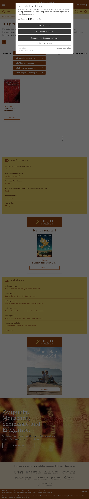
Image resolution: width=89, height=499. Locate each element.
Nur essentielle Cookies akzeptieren (44, 38)
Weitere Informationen (44, 43)
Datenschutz (67, 48)
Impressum (58, 48)
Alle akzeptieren (44, 25)
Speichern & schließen (44, 31)
